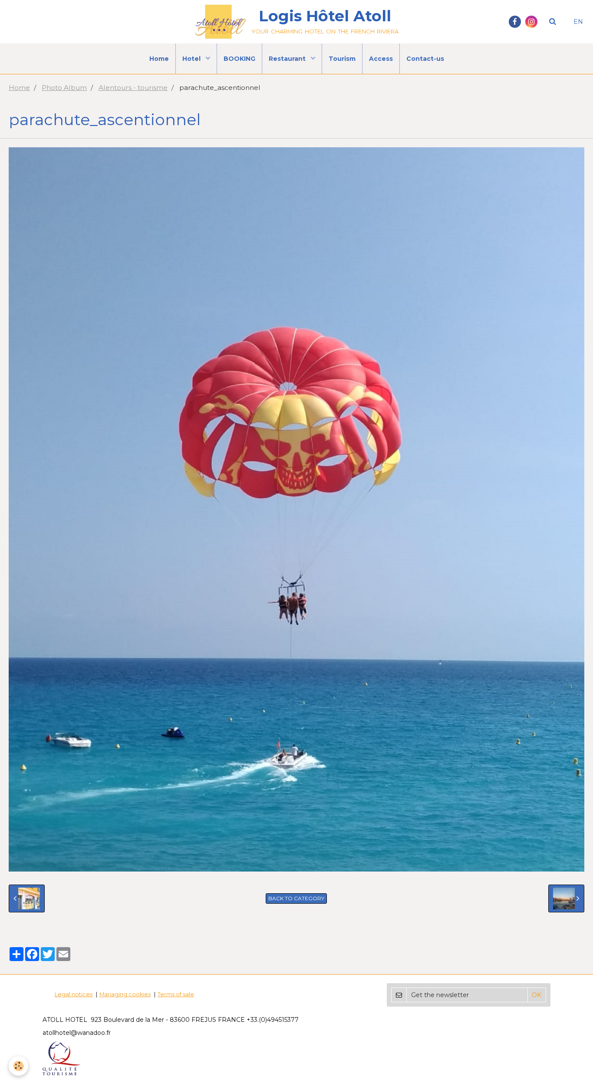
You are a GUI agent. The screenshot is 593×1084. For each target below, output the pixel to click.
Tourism (342, 59)
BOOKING (239, 59)
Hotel (192, 59)
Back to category (296, 898)
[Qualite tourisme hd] (61, 1057)
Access (381, 59)
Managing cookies (125, 994)
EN (578, 22)
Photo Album (64, 87)
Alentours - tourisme (133, 87)
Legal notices (73, 994)
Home (159, 59)
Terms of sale (176, 994)
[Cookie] (18, 1066)
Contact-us (425, 59)
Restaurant (288, 59)
